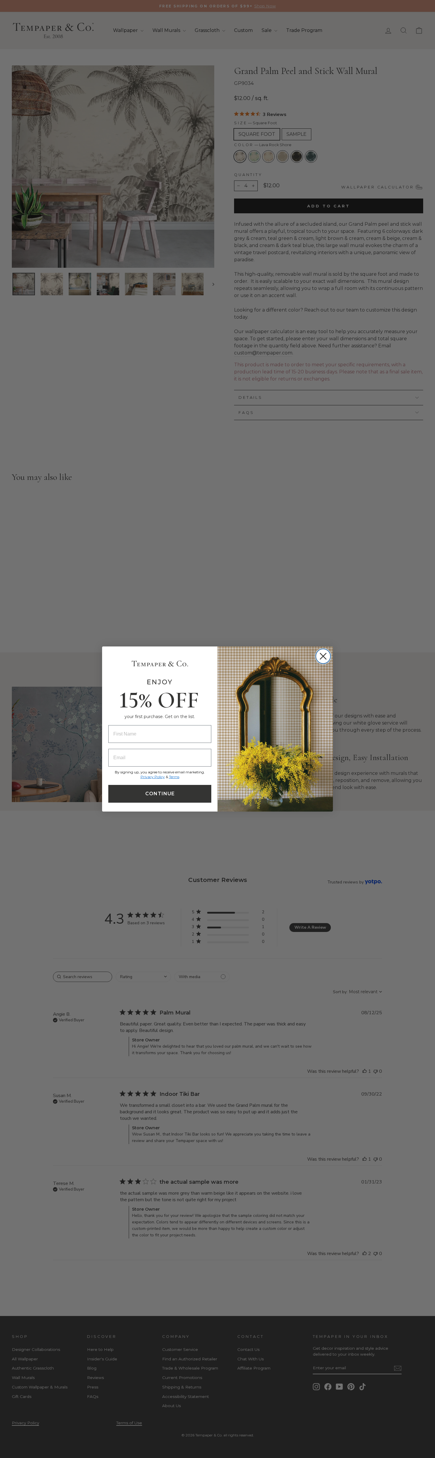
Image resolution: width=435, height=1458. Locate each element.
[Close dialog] (323, 656)
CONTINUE (160, 793)
